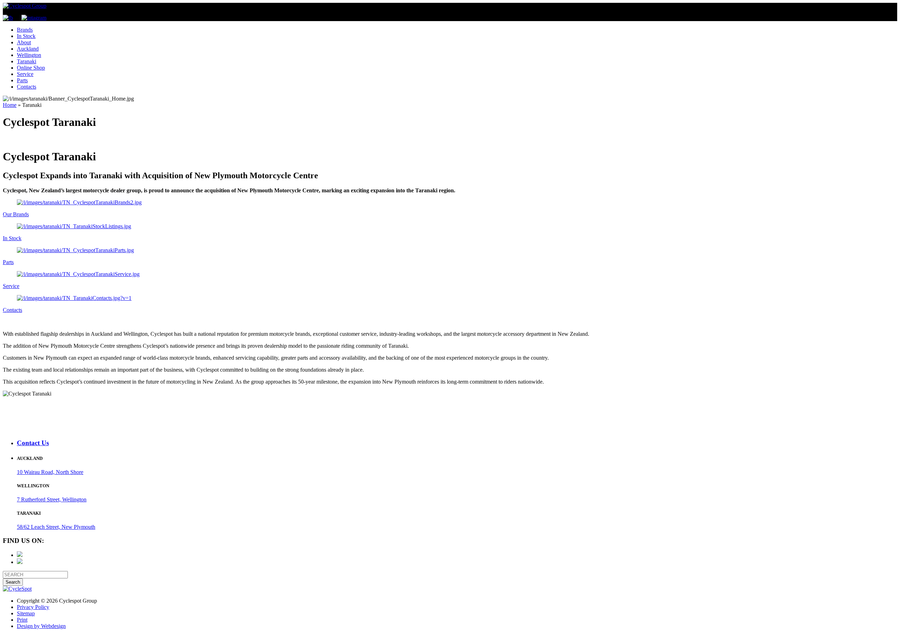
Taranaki (26, 61)
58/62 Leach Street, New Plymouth (56, 527)
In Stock (26, 36)
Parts (22, 80)
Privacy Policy (33, 607)
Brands (25, 30)
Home (10, 105)
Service (25, 74)
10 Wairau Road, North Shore (50, 472)
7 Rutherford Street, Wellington (51, 499)
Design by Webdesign (41, 626)
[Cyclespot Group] (24, 6)
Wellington (29, 55)
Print (22, 620)
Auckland (28, 49)
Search (13, 582)
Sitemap (26, 613)
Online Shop (31, 68)
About (24, 42)
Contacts (26, 87)
